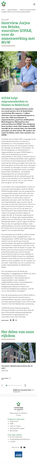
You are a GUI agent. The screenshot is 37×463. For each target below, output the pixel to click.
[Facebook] (10, 320)
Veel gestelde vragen (17, 428)
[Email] (16, 320)
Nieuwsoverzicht (12, 10)
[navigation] (18, 11)
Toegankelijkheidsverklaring (19, 439)
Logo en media (15, 426)
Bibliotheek (14, 431)
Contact (18, 415)
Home (3, 10)
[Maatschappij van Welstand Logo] (3, 4)
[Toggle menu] (34, 4)
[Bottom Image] (18, 454)
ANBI (11, 424)
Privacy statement (16, 437)
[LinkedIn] (13, 320)
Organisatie (14, 421)
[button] (2, 385)
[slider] (18, 361)
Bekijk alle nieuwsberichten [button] (22, 390)
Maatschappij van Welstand (18, 413)
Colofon (12, 442)
